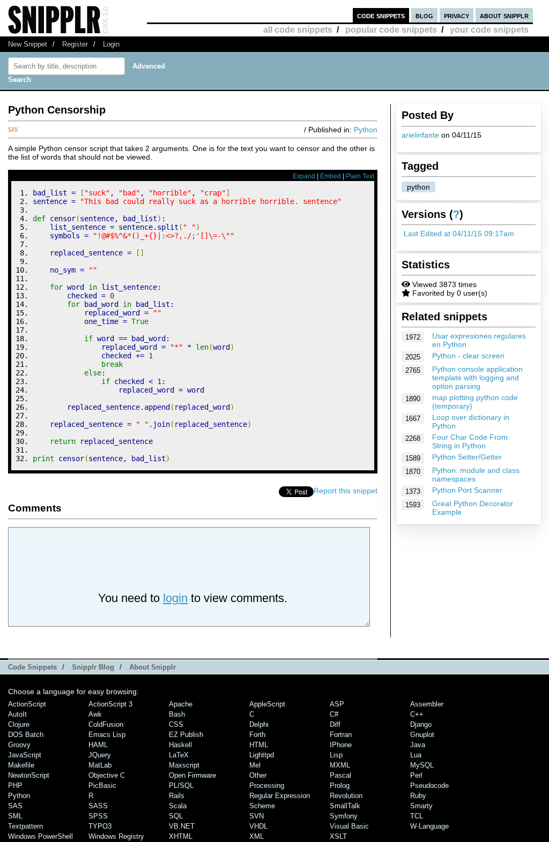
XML (256, 836)
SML (15, 816)
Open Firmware (192, 775)
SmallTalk (345, 806)
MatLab (100, 765)
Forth (257, 735)
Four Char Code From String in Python (470, 441)
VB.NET (182, 826)
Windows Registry (116, 836)
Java (417, 745)
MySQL (422, 765)
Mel (255, 765)
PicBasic (102, 785)
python (418, 187)
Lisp (336, 755)
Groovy (19, 745)
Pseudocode (429, 785)
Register (75, 44)
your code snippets (489, 29)
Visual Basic (349, 826)
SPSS (98, 816)
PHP (15, 785)
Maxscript (184, 765)
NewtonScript (28, 775)
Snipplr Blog (93, 667)
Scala (178, 806)
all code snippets (297, 29)
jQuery (99, 755)
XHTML (180, 836)
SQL (176, 816)
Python (365, 129)
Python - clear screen (468, 355)
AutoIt (17, 714)
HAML (98, 745)
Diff (335, 724)
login (175, 598)
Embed (330, 176)
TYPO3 (100, 826)
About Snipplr (152, 667)
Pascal (340, 775)
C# (334, 714)
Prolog (340, 785)
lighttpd (261, 755)
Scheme (262, 806)
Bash (177, 714)
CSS (176, 724)
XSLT (338, 836)
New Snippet (27, 44)
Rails (176, 796)
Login (111, 44)
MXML (340, 765)
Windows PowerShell (40, 836)
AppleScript (267, 704)
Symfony (344, 816)
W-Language (429, 826)
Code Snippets (32, 667)
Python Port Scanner (467, 490)
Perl (416, 775)
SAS (15, 806)
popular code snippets (391, 29)
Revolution (346, 796)
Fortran (341, 735)
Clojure (18, 724)
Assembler (426, 704)
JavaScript (24, 755)
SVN (256, 816)
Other (257, 775)
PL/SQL (181, 785)
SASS (98, 806)
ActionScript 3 (110, 704)
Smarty (421, 806)
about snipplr (504, 15)
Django (421, 724)
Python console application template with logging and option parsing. (477, 377)
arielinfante (420, 135)
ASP (337, 704)
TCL (416, 816)
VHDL (258, 826)
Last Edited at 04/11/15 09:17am (459, 233)
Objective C (106, 775)
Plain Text (360, 176)
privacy (456, 15)
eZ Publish (186, 735)
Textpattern (25, 826)
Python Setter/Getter (467, 457)
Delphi (259, 724)
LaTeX (179, 755)
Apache (180, 704)
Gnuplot (422, 735)
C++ (417, 714)
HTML (258, 745)
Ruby (418, 796)
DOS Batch (25, 735)
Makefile (21, 765)
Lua (415, 755)
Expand (304, 176)
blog (424, 15)
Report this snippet (345, 490)
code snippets (381, 15)
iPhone (341, 745)
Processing (266, 785)
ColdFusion (105, 724)
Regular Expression (279, 796)
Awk (95, 714)
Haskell (180, 745)
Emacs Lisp (106, 735)
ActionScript (27, 704)
